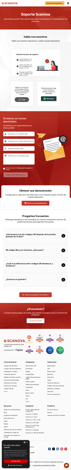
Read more (7, 457)
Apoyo (6, 427)
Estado (6, 424)
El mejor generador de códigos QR (32, 410)
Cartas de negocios (53, 383)
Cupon (28, 396)
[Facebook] (49, 449)
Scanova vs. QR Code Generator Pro (32, 426)
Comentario (29, 387)
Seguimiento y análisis (10, 371)
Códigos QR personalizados (12, 368)
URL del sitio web (31, 366)
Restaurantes (51, 366)
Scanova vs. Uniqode (32, 430)
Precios (49, 412)
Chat (23, 100)
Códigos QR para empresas (55, 386)
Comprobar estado (35, 321)
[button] (16, 465)
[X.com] (53, 449)
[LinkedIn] (57, 449)
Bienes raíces (30, 393)
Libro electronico (9, 418)
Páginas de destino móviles (12, 377)
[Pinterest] (65, 449)
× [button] (27, 442)
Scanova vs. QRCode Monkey (35, 433)
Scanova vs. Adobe (32, 414)
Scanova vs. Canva (31, 417)
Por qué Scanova (52, 409)
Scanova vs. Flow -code (33, 420)
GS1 (27, 399)
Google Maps (30, 374)
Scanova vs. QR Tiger (32, 422)
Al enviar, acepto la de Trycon (19, 168)
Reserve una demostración (37, 203)
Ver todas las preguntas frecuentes (35, 295)
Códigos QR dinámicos (11, 366)
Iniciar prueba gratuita (54, 3)
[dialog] (16, 454)
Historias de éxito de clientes (13, 429)
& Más (6, 391)
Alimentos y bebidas (53, 388)
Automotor (50, 391)
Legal (5, 421)
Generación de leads (10, 383)
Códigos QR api (8, 388)
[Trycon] (18, 350)
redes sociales (30, 381)
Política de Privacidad (24, 168)
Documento (29, 368)
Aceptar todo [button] (15, 461)
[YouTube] (61, 449)
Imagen (28, 371)
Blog (5, 412)
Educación (50, 377)
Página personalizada (32, 384)
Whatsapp (50, 99)
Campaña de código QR (11, 432)
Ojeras (49, 380)
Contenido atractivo (10, 374)
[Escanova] (10, 3)
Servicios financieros (53, 394)
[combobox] (24, 442)
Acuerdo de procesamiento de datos (44, 465)
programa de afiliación (11, 415)
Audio (27, 390)
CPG (48, 368)
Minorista (50, 374)
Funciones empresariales (11, 380)
